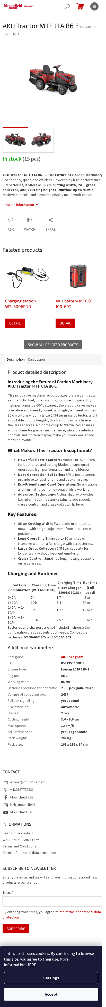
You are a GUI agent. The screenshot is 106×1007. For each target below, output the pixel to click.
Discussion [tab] (36, 359)
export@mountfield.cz (27, 782)
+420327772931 (22, 789)
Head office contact (18, 833)
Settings (51, 978)
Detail (15, 323)
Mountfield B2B (21, 797)
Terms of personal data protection (29, 852)
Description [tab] (16, 359)
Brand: (11, 34)
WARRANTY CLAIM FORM (21, 840)
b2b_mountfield (22, 804)
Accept (51, 994)
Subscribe (16, 928)
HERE (31, 965)
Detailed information (18, 205)
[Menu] (94, 6)
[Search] (67, 6)
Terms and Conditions (19, 846)
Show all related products (53, 344)
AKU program (72, 657)
